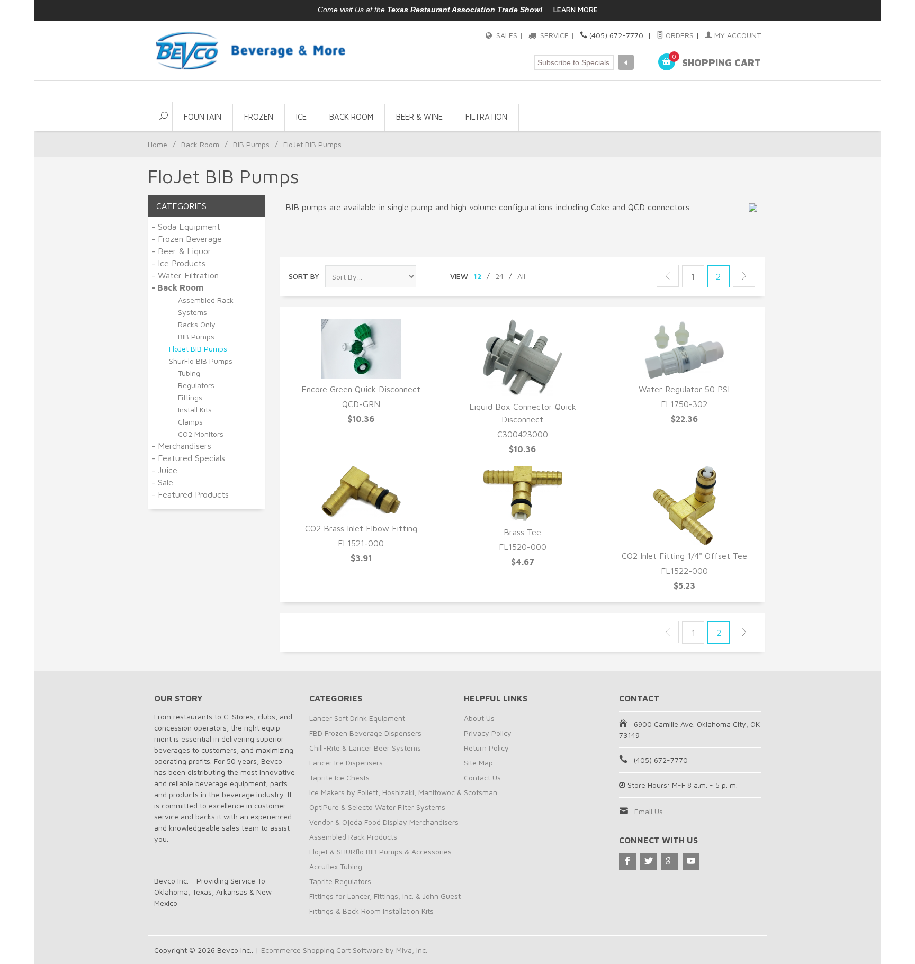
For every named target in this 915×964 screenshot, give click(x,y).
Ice (301, 116)
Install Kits (195, 409)
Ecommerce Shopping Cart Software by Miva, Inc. (344, 949)
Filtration (486, 116)
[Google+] (669, 861)
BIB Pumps (251, 144)
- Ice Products (178, 263)
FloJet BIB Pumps (198, 348)
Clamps (190, 421)
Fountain (202, 116)
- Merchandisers (181, 446)
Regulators (196, 385)
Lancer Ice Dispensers (346, 762)
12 (477, 276)
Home (157, 144)
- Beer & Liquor (181, 251)
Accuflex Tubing (335, 866)
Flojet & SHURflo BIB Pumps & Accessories (380, 851)
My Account (736, 35)
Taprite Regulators (340, 881)
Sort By (304, 276)
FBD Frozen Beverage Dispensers (365, 732)
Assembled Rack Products (353, 836)
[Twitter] (648, 861)
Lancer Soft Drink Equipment (357, 718)
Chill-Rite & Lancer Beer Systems (365, 747)
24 (499, 276)
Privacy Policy (488, 732)
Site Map (478, 762)
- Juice (164, 470)
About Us (479, 718)
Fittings (190, 397)
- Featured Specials (188, 458)
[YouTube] (691, 861)
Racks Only (197, 324)
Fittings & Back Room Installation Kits (371, 910)
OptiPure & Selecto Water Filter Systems (377, 807)
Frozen (258, 116)
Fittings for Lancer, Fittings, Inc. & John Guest (385, 895)
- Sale (162, 482)
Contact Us (482, 777)
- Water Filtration (185, 275)
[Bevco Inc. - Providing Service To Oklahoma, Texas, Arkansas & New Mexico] (251, 50)
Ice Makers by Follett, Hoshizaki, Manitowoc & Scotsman (403, 792)
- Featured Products (190, 494)
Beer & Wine (419, 116)
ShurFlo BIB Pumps (200, 360)
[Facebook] (627, 861)
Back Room (351, 116)
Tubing (189, 372)
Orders (678, 35)
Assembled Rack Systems (206, 306)
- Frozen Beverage (186, 239)
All (521, 276)
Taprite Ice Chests (339, 777)
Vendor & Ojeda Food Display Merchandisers (384, 821)
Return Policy (486, 747)
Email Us (648, 811)
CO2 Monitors (200, 433)
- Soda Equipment (185, 226)
